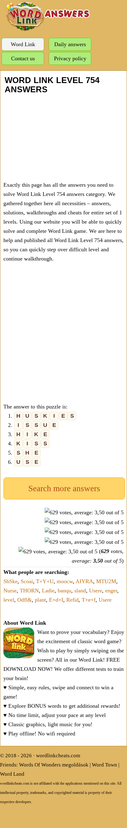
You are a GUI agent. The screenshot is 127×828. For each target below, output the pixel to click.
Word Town (104, 765)
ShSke (10, 581)
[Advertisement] (63, 137)
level (8, 600)
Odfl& (24, 600)
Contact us (23, 58)
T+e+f (89, 600)
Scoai (27, 581)
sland (80, 590)
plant (40, 600)
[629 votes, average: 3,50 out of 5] (84, 512)
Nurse (10, 590)
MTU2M (106, 581)
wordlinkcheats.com (58, 755)
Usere (95, 590)
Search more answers (64, 488)
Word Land (12, 774)
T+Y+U (45, 581)
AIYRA (84, 581)
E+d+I (56, 600)
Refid (72, 600)
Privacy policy (70, 58)
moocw (65, 581)
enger (111, 590)
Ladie (48, 590)
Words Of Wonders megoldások (53, 765)
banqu (64, 590)
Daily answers (70, 44)
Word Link (23, 44)
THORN (29, 590)
